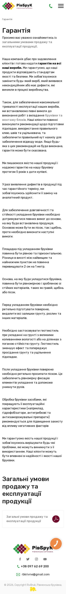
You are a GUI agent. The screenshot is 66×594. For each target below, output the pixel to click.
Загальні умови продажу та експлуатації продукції (27, 519)
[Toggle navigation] (61, 6)
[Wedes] (33, 589)
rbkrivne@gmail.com (36, 574)
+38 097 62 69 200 (35, 566)
